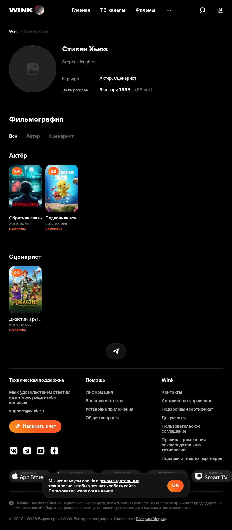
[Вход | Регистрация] (219, 10)
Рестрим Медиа (150, 518)
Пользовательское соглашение (80, 490)
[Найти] (202, 10)
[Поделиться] (116, 351)
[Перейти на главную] (27, 10)
